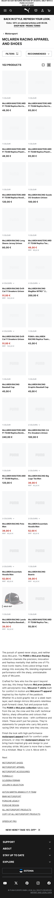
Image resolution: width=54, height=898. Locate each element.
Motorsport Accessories (16, 771)
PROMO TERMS (33, 25)
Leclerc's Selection (13, 785)
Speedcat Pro (9, 821)
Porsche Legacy (10, 801)
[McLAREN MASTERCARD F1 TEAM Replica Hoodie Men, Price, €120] (14, 182)
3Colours (7, 518)
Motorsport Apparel (13, 767)
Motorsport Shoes (12, 762)
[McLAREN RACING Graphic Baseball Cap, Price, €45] (40, 372)
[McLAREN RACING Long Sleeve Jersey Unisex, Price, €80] (14, 228)
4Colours (7, 283)
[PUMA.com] (27, 10)
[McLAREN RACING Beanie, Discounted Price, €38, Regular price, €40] (40, 561)
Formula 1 (7, 776)
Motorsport (11, 33)
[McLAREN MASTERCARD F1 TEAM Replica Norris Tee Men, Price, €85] (40, 91)
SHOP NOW (19, 25)
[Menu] (5, 10)
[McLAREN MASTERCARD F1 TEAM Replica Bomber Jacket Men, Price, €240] (14, 418)
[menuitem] (5, 883)
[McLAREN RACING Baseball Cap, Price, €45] (14, 372)
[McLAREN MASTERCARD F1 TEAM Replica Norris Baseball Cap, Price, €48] (14, 91)
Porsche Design (10, 805)
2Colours (33, 283)
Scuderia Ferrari (11, 780)
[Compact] (43, 65)
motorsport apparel (12, 736)
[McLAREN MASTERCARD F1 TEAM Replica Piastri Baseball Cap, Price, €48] (14, 137)
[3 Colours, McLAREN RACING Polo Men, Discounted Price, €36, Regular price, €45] (14, 513)
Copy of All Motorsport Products (21, 814)
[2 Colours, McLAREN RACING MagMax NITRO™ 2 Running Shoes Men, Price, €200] (40, 276)
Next (4, 757)
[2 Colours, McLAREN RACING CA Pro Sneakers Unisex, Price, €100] (40, 418)
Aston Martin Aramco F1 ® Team (19, 792)
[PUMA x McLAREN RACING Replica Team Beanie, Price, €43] (40, 324)
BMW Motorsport (11, 796)
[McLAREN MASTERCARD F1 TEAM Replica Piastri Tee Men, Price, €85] (40, 137)
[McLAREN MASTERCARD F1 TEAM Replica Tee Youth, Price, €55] (40, 607)
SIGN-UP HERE (28, 5)
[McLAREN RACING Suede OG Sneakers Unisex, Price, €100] (40, 182)
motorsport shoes (35, 739)
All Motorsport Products (16, 809)
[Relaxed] (49, 65)
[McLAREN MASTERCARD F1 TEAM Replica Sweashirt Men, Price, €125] (14, 463)
